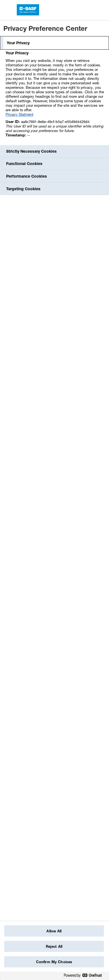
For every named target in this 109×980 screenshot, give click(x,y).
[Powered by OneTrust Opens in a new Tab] (85, 976)
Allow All (53, 931)
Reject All (54, 946)
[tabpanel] (55, 97)
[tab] (54, 43)
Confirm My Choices (54, 962)
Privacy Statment (19, 114)
